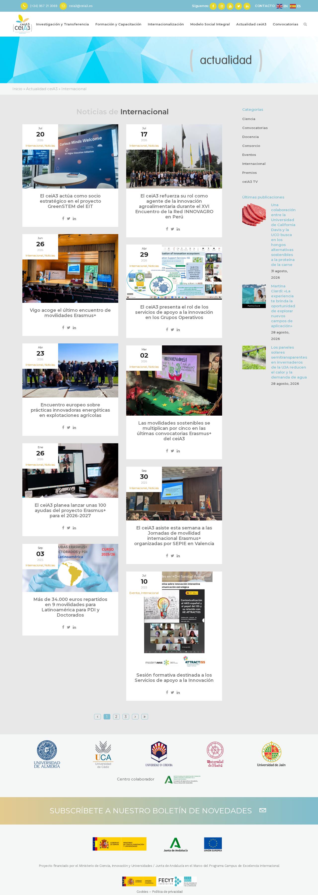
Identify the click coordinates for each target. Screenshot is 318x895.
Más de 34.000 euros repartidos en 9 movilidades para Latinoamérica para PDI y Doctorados (70, 607)
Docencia (250, 137)
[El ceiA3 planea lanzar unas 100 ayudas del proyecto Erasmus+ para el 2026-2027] (70, 470)
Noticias (49, 145)
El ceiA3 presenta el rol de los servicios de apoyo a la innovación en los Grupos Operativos (174, 312)
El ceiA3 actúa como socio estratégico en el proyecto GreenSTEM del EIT (70, 201)
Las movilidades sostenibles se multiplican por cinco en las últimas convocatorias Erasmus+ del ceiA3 (174, 431)
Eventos (249, 155)
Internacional (150, 593)
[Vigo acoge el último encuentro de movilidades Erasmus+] (70, 268)
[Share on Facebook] (63, 218)
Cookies (142, 892)
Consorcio (251, 146)
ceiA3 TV (250, 182)
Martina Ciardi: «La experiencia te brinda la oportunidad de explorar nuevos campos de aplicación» (283, 306)
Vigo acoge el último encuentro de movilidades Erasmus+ (70, 313)
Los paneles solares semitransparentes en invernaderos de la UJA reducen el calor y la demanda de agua (289, 362)
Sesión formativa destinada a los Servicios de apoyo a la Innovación (174, 677)
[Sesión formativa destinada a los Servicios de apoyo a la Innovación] (174, 620)
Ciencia (248, 119)
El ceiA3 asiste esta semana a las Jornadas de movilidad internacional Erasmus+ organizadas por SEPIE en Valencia (174, 535)
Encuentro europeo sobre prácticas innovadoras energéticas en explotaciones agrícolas (70, 410)
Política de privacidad (167, 892)
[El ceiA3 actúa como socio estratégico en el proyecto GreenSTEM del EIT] (70, 156)
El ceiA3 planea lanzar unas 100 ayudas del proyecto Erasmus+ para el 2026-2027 (70, 510)
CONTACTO (265, 6)
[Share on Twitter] (68, 218)
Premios (249, 173)
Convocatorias (255, 128)
